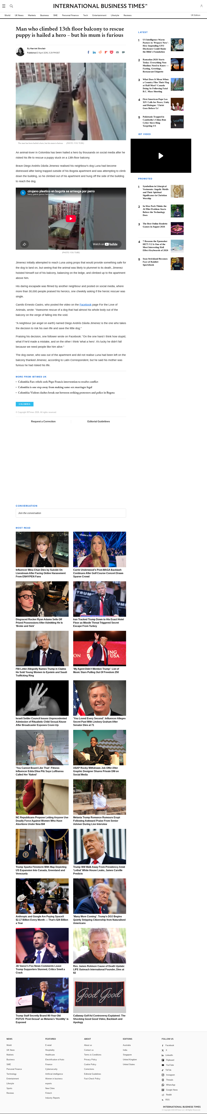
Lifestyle (115, 15)
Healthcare (50, 1055)
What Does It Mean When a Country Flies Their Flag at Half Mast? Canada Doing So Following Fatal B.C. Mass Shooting (156, 85)
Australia (127, 1045)
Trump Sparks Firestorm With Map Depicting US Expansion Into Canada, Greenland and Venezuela (41, 870)
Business (44, 15)
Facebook (86, 304)
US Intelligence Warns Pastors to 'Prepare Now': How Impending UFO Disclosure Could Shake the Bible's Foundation (156, 45)
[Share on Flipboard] (106, 52)
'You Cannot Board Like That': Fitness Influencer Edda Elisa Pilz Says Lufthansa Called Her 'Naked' (39, 771)
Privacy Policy (90, 1059)
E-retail (48, 1045)
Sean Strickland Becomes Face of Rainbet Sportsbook (155, 261)
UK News (19, 15)
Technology (12, 1074)
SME (55, 15)
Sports (9, 1088)
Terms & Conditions (92, 1055)
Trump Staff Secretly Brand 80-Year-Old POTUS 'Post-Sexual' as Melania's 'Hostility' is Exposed (42, 1019)
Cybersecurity (51, 1069)
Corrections (89, 1069)
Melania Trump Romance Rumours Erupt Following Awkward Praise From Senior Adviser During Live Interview (96, 820)
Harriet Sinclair (38, 48)
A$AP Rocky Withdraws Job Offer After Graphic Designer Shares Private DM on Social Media (96, 771)
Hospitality (50, 1050)
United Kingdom (130, 1059)
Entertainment (99, 15)
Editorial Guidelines (98, 421)
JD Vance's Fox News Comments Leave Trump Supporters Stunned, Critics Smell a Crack (40, 969)
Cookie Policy (90, 1064)
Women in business (54, 1079)
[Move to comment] (123, 52)
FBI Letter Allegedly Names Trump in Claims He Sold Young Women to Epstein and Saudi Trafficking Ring (41, 672)
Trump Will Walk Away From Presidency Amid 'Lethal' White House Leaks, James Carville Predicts (99, 870)
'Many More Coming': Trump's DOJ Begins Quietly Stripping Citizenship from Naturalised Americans (99, 919)
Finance (48, 1064)
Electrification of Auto (54, 1059)
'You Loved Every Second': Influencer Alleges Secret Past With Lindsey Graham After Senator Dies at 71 (99, 721)
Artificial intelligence (54, 1074)
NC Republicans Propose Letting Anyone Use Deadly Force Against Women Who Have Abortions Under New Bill (42, 820)
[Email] (117, 52)
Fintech (48, 1093)
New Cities (50, 1088)
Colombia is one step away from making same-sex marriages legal (55, 387)
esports (48, 1083)
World (7, 15)
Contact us (89, 1050)
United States (129, 1064)
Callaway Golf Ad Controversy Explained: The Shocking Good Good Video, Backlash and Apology (99, 1019)
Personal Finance (70, 15)
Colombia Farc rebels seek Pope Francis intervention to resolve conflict (58, 382)
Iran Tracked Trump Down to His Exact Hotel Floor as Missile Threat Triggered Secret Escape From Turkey (98, 622)
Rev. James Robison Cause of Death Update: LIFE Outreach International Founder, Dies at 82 (99, 969)
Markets (32, 15)
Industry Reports (52, 1098)
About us (88, 1045)
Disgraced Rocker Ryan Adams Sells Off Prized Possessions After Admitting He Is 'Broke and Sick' (39, 622)
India (125, 1050)
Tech (85, 15)
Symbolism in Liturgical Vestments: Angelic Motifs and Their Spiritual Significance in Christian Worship (156, 192)
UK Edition (195, 15)
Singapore (127, 1055)
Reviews (128, 15)
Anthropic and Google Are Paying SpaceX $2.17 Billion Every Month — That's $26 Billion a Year (42, 919)
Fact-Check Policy (92, 1079)
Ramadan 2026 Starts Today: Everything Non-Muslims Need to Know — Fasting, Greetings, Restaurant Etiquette (156, 65)
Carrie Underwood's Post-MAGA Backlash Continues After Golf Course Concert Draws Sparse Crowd (98, 573)
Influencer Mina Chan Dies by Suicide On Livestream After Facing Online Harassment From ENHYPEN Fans (41, 573)
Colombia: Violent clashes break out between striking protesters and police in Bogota (66, 393)
